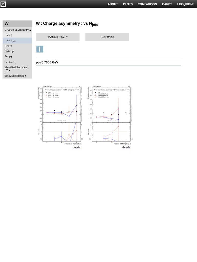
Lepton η (10, 62)
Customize (107, 36)
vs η (9, 35)
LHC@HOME (185, 4)
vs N (11, 40)
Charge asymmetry (17, 29)
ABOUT (113, 4)
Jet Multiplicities (14, 75)
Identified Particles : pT (17, 69)
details (77, 147)
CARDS (167, 4)
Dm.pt (8, 46)
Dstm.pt (9, 51)
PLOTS (128, 4)
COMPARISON (147, 4)
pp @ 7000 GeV (47, 62)
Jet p (8, 57)
